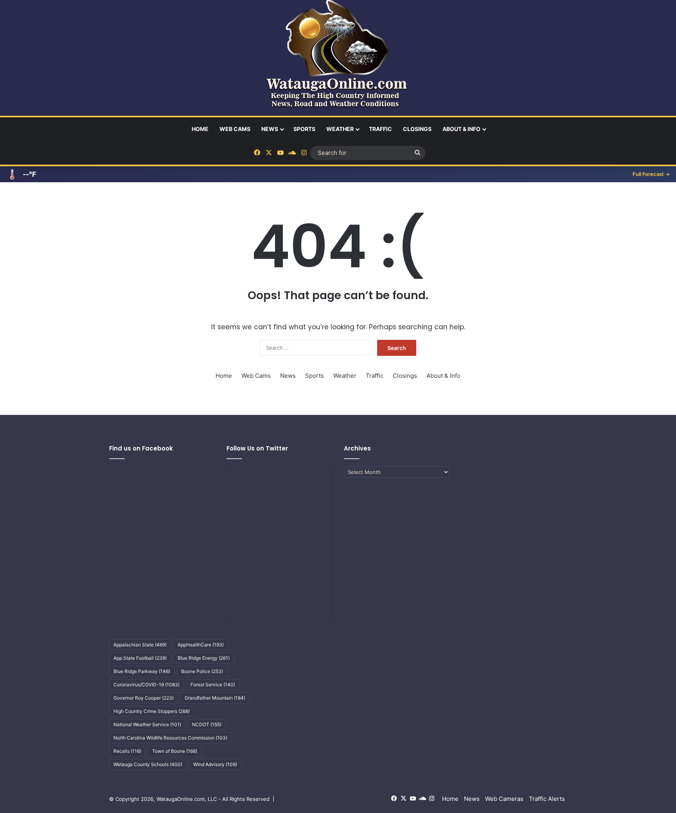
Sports (304, 129)
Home (200, 129)
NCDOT (206, 724)
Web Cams (234, 129)
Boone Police (202, 671)
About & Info (461, 129)
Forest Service (213, 684)
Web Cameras (504, 798)
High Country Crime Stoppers (151, 711)
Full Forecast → (651, 174)
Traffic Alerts (547, 798)
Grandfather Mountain (215, 698)
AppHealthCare (201, 645)
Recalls (127, 751)
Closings (417, 129)
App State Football (140, 658)
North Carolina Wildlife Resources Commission (170, 738)
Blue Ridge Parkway (141, 671)
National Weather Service (147, 724)
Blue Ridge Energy (204, 658)
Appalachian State (140, 645)
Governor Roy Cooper (143, 698)
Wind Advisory (215, 764)
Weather (340, 129)
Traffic (380, 129)
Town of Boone (174, 751)
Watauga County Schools (147, 764)
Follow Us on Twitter (257, 448)
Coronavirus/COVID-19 (146, 684)
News (269, 129)
